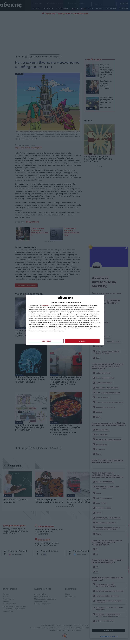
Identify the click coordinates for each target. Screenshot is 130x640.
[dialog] (65, 320)
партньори (45, 305)
